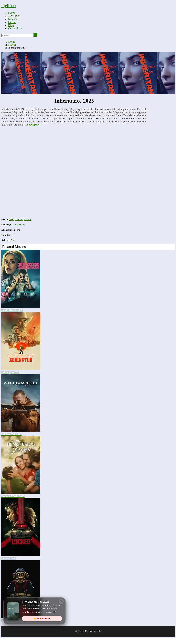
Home (12, 12)
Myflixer (34, 124)
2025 (11, 219)
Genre (12, 22)
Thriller (27, 219)
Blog (11, 25)
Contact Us (15, 28)
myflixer (8, 5)
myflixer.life (95, 631)
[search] (35, 35)
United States (18, 224)
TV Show (14, 16)
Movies (12, 19)
